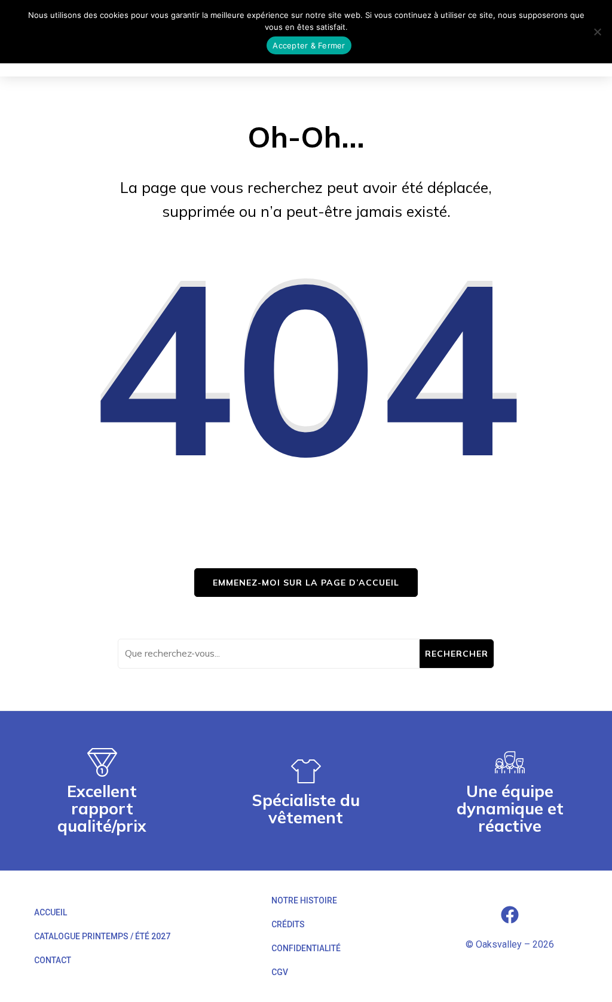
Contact (52, 960)
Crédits (288, 924)
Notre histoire (304, 900)
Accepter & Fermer (309, 45)
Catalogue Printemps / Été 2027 (102, 936)
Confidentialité (306, 948)
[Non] (597, 32)
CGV (279, 972)
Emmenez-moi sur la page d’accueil (306, 582)
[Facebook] (510, 915)
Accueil (50, 912)
